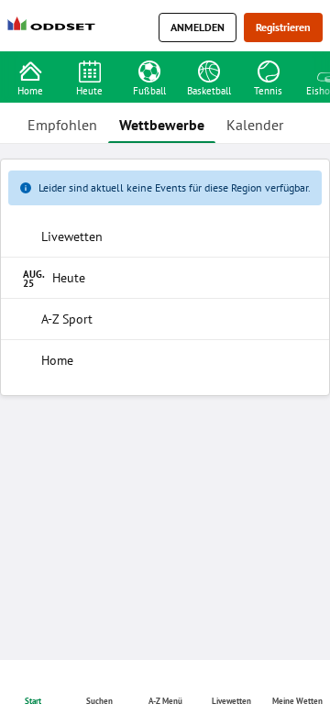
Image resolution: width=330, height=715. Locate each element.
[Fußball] (149, 69)
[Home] (55, 28)
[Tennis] (268, 69)
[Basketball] (208, 69)
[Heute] (89, 69)
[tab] (62, 123)
